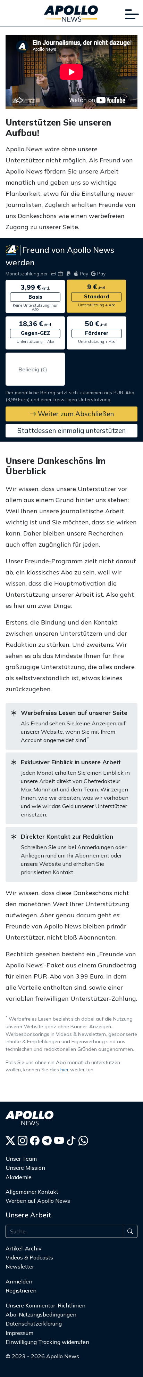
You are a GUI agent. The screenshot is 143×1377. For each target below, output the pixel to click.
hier (64, 1069)
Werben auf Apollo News (38, 1200)
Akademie (19, 1177)
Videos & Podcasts (29, 1257)
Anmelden (20, 1281)
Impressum (19, 1332)
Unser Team (21, 1158)
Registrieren (21, 1290)
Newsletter (20, 1266)
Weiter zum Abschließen (75, 414)
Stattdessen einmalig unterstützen (71, 430)
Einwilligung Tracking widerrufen (47, 1341)
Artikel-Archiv (24, 1248)
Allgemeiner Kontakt (32, 1191)
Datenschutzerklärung (34, 1323)
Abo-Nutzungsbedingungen (41, 1314)
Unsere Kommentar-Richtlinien (45, 1305)
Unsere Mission (25, 1167)
